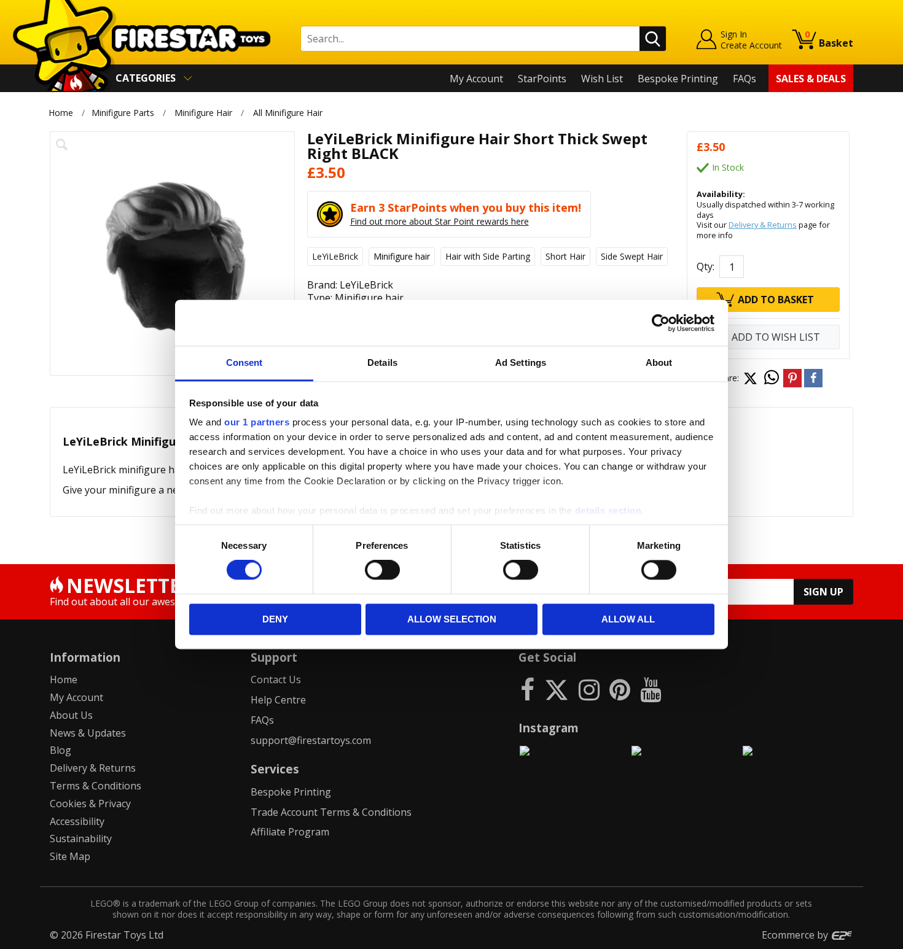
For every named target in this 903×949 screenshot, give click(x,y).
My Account (476, 78)
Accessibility (77, 821)
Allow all (628, 619)
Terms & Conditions (95, 785)
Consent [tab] (244, 362)
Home (61, 112)
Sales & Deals (811, 78)
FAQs (744, 78)
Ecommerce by (796, 935)
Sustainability (81, 838)
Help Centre (278, 700)
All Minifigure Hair (287, 112)
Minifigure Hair (203, 112)
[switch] (382, 570)
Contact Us (276, 679)
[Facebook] (527, 689)
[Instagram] (589, 689)
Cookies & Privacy (90, 803)
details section (608, 510)
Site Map (70, 856)
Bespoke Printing (678, 78)
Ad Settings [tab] (520, 362)
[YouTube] (650, 689)
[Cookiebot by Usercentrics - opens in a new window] (660, 323)
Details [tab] (382, 362)
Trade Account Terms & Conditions (331, 812)
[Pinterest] (619, 689)
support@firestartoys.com (311, 740)
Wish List (602, 78)
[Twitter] (556, 689)
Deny (275, 619)
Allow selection (451, 619)
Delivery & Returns (763, 224)
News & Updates (88, 733)
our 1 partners (256, 422)
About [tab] (659, 362)
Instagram (548, 727)
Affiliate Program (290, 832)
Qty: (705, 266)
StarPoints (542, 78)
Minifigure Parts (123, 112)
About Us (71, 715)
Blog (60, 750)
